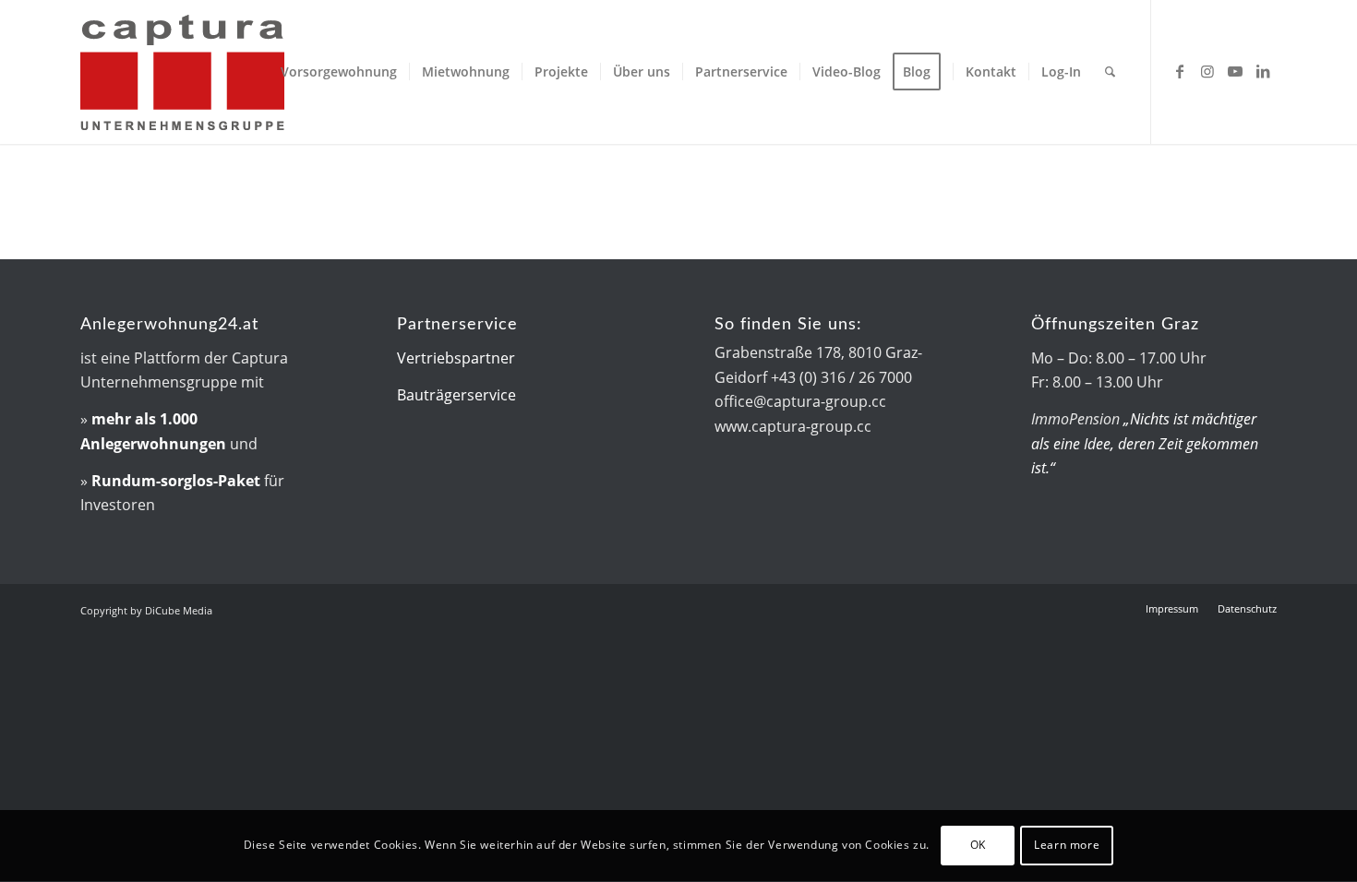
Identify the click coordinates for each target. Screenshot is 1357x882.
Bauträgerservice (456, 395)
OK (978, 845)
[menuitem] (339, 72)
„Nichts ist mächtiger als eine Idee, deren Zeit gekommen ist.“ (1144, 443)
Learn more (1066, 845)
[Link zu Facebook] (1180, 71)
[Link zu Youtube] (1235, 71)
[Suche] (1110, 72)
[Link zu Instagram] (1207, 71)
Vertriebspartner (456, 358)
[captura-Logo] (237, 72)
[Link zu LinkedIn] (1263, 71)
